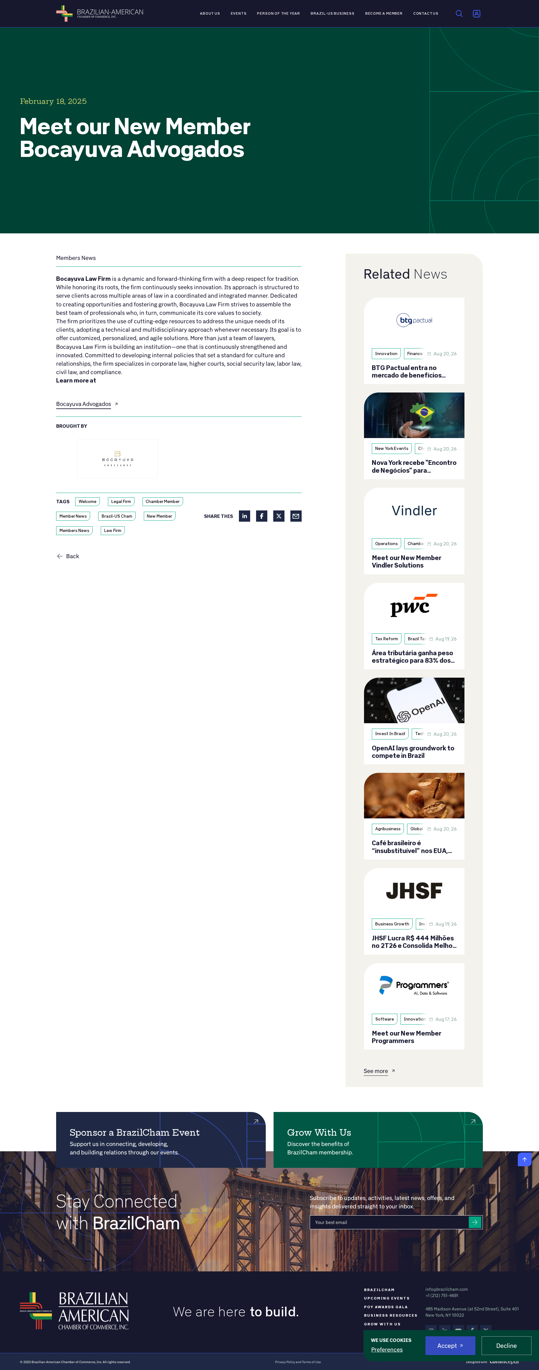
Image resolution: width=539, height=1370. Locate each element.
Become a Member (384, 13)
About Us (210, 13)
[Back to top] (525, 1159)
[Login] (476, 13)
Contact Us (426, 13)
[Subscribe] (475, 1222)
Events (239, 13)
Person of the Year (278, 13)
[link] (76, 258)
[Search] (459, 13)
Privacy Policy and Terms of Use (298, 1362)
